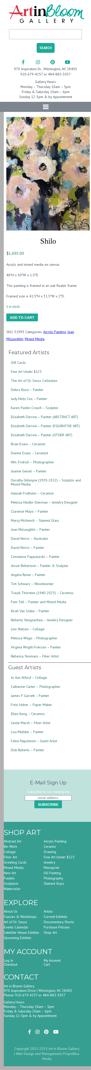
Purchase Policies (57, 927)
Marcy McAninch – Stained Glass (35, 520)
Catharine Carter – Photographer (35, 686)
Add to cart (22, 318)
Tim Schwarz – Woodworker (32, 584)
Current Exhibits (55, 916)
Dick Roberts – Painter (27, 750)
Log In (8, 960)
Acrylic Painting (54, 332)
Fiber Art (10, 857)
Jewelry (49, 862)
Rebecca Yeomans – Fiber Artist (35, 656)
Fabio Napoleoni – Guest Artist (34, 741)
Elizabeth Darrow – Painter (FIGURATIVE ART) (45, 426)
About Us (10, 911)
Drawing (50, 852)
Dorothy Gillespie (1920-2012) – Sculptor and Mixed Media (46, 482)
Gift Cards (18, 362)
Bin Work (10, 846)
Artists (48, 911)
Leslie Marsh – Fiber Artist (30, 723)
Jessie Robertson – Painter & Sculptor (40, 565)
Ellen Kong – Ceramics (28, 713)
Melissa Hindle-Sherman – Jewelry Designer (44, 502)
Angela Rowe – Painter (28, 574)
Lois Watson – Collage (27, 629)
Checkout (10, 964)
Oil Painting (52, 873)
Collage (10, 852)
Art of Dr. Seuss (15, 922)
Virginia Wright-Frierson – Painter (36, 647)
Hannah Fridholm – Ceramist (32, 493)
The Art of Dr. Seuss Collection (34, 380)
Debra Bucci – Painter (27, 389)
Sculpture (11, 883)
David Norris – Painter (27, 547)
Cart (47, 964)
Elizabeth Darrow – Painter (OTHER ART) (41, 435)
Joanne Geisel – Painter (29, 471)
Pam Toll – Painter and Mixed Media (38, 602)
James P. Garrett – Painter (30, 695)
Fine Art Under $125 (26, 371)
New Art (10, 873)
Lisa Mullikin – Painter (27, 732)
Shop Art (50, 932)
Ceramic (50, 846)
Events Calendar (16, 927)
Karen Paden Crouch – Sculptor (34, 408)
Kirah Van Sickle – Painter (30, 611)
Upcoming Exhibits (17, 937)
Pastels (9, 878)
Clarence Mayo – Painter (29, 511)
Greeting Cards (15, 862)
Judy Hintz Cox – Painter (29, 398)
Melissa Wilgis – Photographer (34, 638)
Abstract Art (12, 841)
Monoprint (51, 867)
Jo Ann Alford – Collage (29, 677)
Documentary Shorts (59, 922)
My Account (52, 960)
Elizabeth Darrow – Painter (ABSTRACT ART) (44, 417)
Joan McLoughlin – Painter (30, 529)
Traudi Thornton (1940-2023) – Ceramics (42, 593)
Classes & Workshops (20, 916)
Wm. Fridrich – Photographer (32, 462)
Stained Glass (54, 883)
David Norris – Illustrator (29, 538)
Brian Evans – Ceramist (28, 444)
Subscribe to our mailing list (48, 791)
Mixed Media (34, 339)
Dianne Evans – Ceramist (29, 453)
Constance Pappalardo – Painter (35, 556)
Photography (53, 878)
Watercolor (12, 888)
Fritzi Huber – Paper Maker (31, 704)
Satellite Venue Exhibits (21, 932)
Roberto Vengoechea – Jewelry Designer (42, 620)
